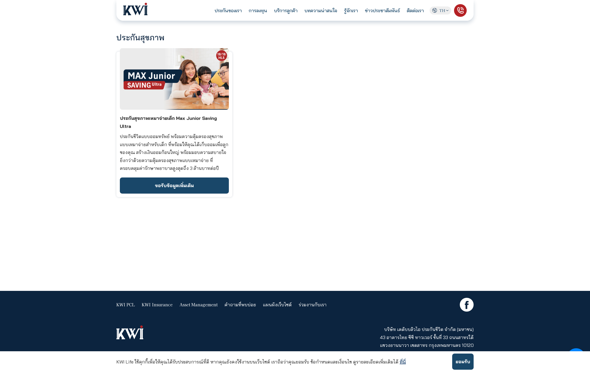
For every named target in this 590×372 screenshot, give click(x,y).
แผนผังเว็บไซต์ (277, 304)
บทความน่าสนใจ (320, 10)
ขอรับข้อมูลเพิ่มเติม (174, 185)
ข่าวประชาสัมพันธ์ (382, 10)
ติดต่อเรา (415, 10)
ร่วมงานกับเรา (313, 304)
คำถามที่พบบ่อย (240, 304)
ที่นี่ (403, 362)
